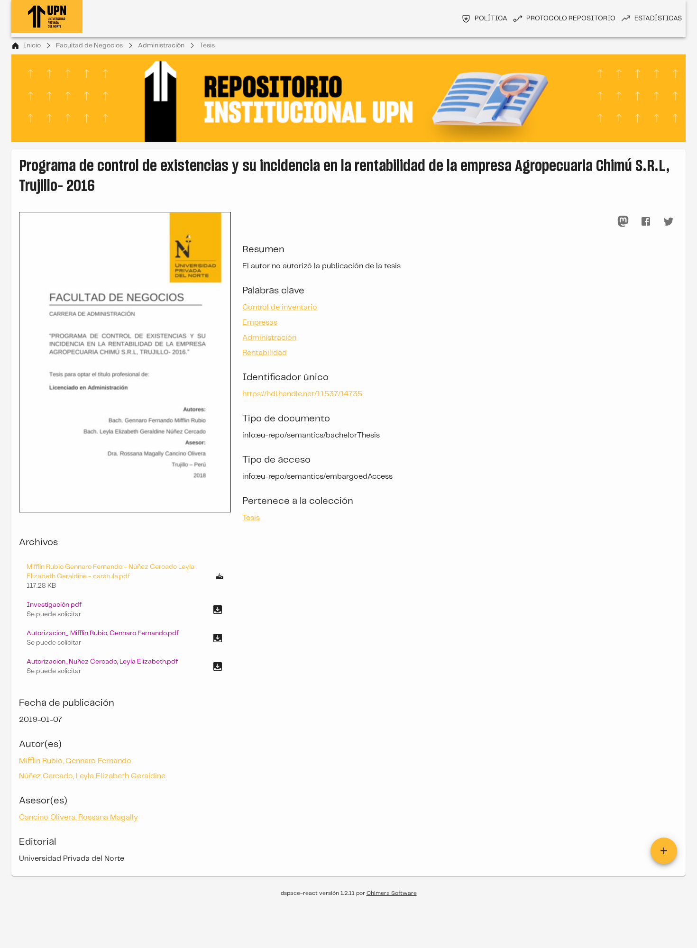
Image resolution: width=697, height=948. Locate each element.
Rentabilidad (264, 352)
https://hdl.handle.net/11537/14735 (302, 394)
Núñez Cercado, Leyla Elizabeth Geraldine (92, 776)
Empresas (259, 322)
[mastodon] (623, 221)
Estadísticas (658, 18)
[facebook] (645, 221)
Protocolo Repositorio (570, 18)
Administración (161, 45)
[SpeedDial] (664, 851)
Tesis (207, 45)
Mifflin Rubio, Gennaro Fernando (75, 761)
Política (491, 18)
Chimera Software (392, 893)
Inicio (32, 45)
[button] (125, 609)
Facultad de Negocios (89, 45)
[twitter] (668, 221)
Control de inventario (279, 307)
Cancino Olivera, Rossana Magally (78, 817)
